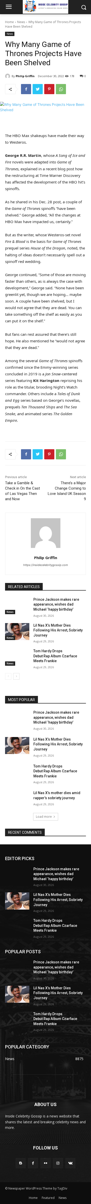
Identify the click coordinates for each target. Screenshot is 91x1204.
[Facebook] (26, 89)
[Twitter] (38, 89)
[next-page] (16, 676)
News (21, 22)
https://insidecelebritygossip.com (45, 565)
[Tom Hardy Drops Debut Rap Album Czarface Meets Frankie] (17, 657)
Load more (44, 816)
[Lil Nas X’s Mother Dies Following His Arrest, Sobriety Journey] (17, 631)
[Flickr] (45, 1163)
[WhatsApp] (61, 89)
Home (9, 22)
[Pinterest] (49, 89)
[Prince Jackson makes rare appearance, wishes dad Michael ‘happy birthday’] (17, 605)
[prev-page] (8, 676)
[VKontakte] (70, 1163)
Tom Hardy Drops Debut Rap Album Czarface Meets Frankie (55, 656)
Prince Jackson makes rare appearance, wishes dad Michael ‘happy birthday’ (56, 604)
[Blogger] (21, 1163)
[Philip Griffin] (8, 76)
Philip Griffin (25, 76)
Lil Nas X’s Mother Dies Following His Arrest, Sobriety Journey (58, 630)
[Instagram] (58, 1163)
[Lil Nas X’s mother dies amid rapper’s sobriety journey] (17, 799)
